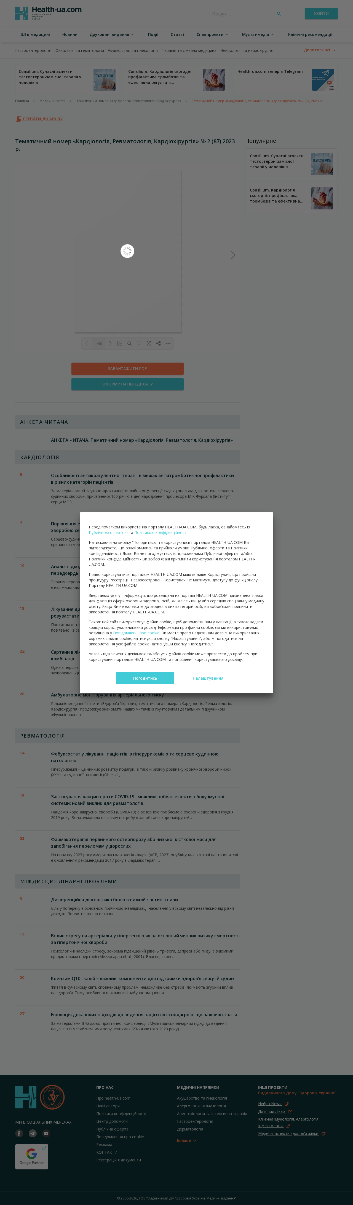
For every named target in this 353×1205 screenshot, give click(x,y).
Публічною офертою (108, 532)
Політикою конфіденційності (161, 532)
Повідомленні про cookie (136, 632)
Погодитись (145, 678)
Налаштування (208, 678)
